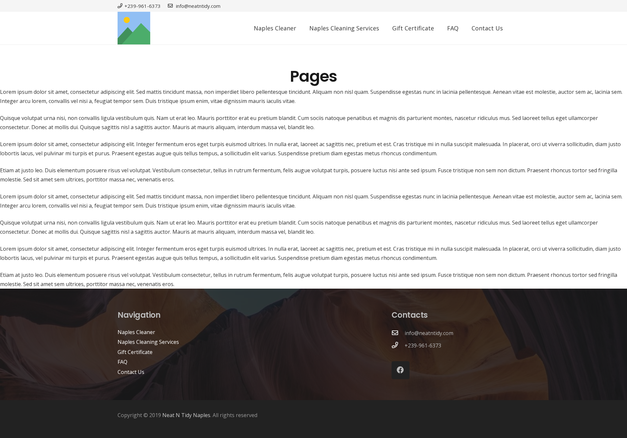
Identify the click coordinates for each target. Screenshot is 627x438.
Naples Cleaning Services (148, 341)
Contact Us (131, 372)
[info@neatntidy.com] (398, 333)
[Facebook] (401, 370)
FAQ (122, 361)
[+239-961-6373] (398, 345)
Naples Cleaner (136, 332)
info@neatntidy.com (429, 333)
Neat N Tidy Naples (186, 415)
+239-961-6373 (423, 345)
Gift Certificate (135, 352)
